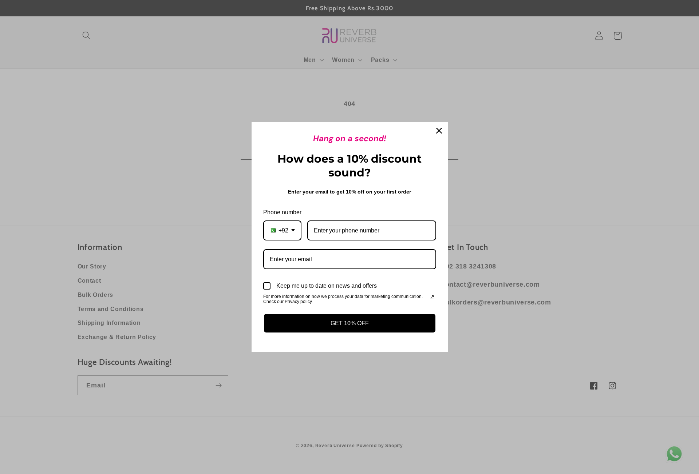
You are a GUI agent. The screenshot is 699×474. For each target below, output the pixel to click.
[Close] (439, 130)
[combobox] (282, 230)
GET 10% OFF (350, 323)
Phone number (282, 212)
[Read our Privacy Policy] (431, 297)
